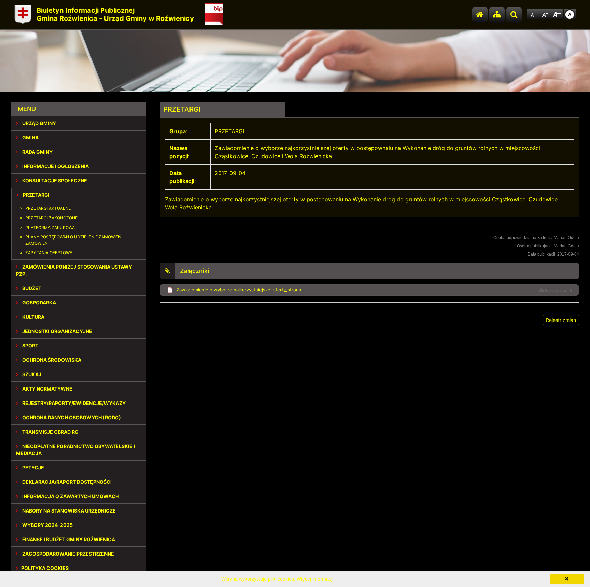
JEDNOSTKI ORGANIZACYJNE (56, 331)
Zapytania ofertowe (48, 252)
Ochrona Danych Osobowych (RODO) (71, 417)
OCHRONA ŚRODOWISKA (51, 360)
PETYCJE (32, 467)
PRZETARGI (36, 195)
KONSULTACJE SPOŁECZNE (54, 180)
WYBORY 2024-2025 (47, 525)
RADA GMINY (37, 152)
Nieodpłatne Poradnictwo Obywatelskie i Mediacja (75, 449)
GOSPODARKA (38, 302)
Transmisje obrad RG (50, 432)
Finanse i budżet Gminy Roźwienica (68, 539)
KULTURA (32, 317)
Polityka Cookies (45, 568)
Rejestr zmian (561, 320)
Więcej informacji (315, 579)
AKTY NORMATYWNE (46, 389)
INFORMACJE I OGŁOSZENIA (55, 166)
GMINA (30, 137)
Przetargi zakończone (51, 217)
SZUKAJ (31, 374)
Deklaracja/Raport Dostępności (66, 482)
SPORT (29, 346)
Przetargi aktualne (48, 208)
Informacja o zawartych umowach (70, 496)
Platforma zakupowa (50, 227)
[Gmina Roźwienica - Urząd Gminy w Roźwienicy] (22, 14)
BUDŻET (31, 288)
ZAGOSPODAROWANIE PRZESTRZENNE (67, 554)
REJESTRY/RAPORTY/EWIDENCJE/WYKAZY (73, 403)
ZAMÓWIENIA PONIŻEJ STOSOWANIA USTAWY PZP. (74, 270)
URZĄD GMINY (38, 123)
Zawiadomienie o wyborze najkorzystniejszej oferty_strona (239, 289)
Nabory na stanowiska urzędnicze (68, 511)
